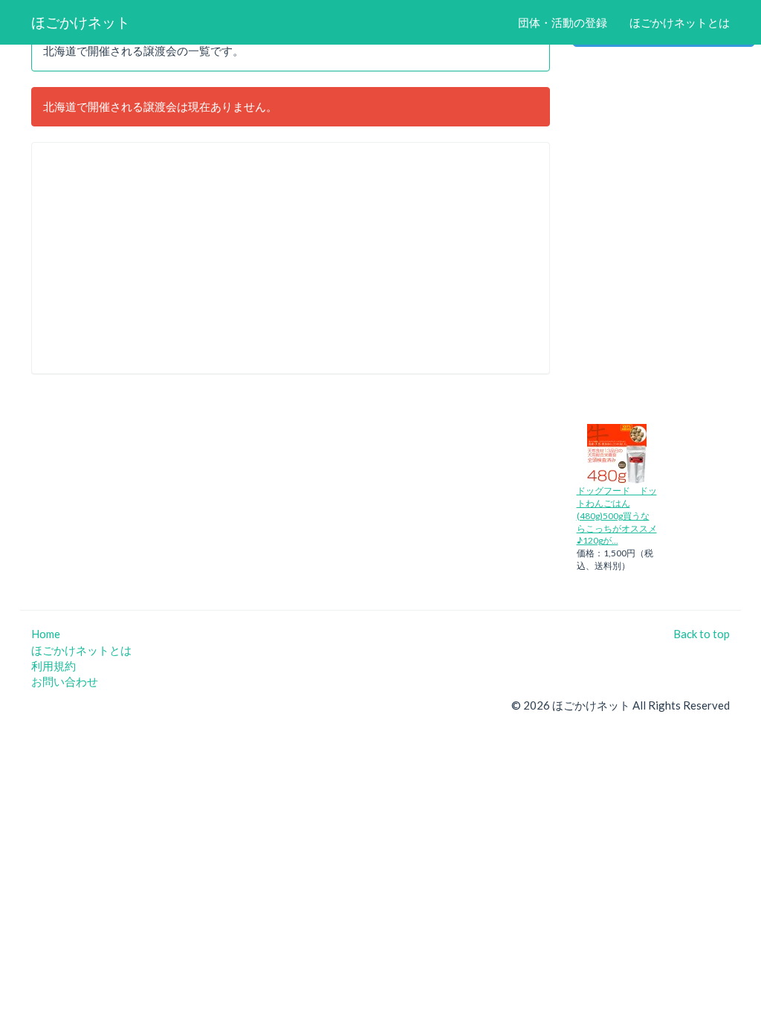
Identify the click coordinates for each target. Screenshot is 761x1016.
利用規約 (53, 665)
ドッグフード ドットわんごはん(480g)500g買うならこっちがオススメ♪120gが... (617, 515)
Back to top (701, 633)
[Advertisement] (290, 258)
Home (45, 633)
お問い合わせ (64, 681)
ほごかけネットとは (679, 22)
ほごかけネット (80, 21)
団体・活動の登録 (562, 22)
